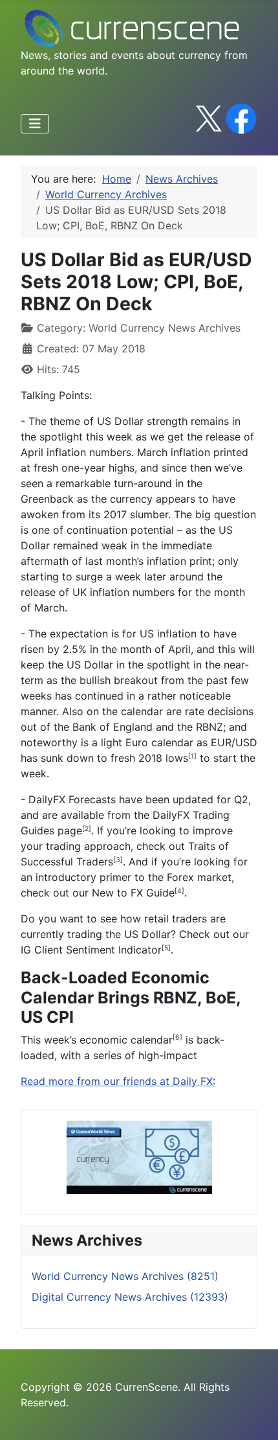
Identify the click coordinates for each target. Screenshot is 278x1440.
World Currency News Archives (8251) (125, 1276)
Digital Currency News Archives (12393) (130, 1296)
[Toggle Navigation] (35, 123)
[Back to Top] (255, 1416)
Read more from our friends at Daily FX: (118, 1081)
